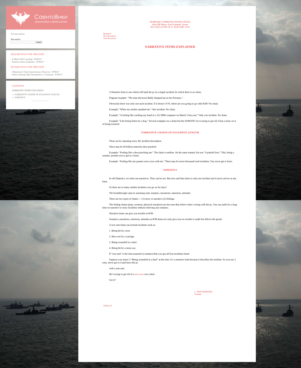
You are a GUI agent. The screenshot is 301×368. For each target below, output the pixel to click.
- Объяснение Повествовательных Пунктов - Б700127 (35, 72)
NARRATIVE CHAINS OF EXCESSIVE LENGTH (37, 94)
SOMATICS (20, 97)
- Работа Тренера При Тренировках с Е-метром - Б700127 (37, 74)
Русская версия (17, 34)
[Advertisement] (170, 70)
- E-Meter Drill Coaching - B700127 (26, 59)
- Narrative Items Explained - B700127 (27, 62)
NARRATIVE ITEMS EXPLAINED (28, 90)
